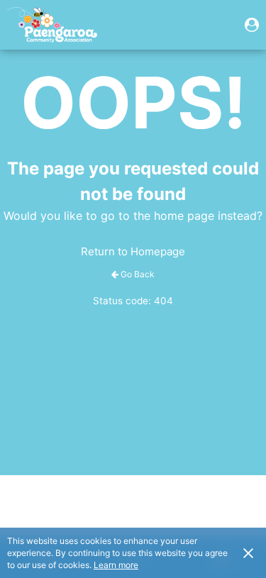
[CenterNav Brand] (52, 25)
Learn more (116, 565)
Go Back (138, 274)
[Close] (248, 552)
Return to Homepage (133, 251)
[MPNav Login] (252, 25)
